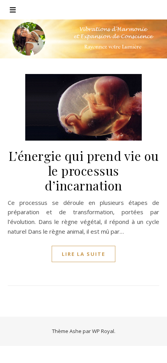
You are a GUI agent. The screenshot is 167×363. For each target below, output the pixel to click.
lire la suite (83, 253)
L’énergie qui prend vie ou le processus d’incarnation (84, 170)
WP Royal (103, 331)
